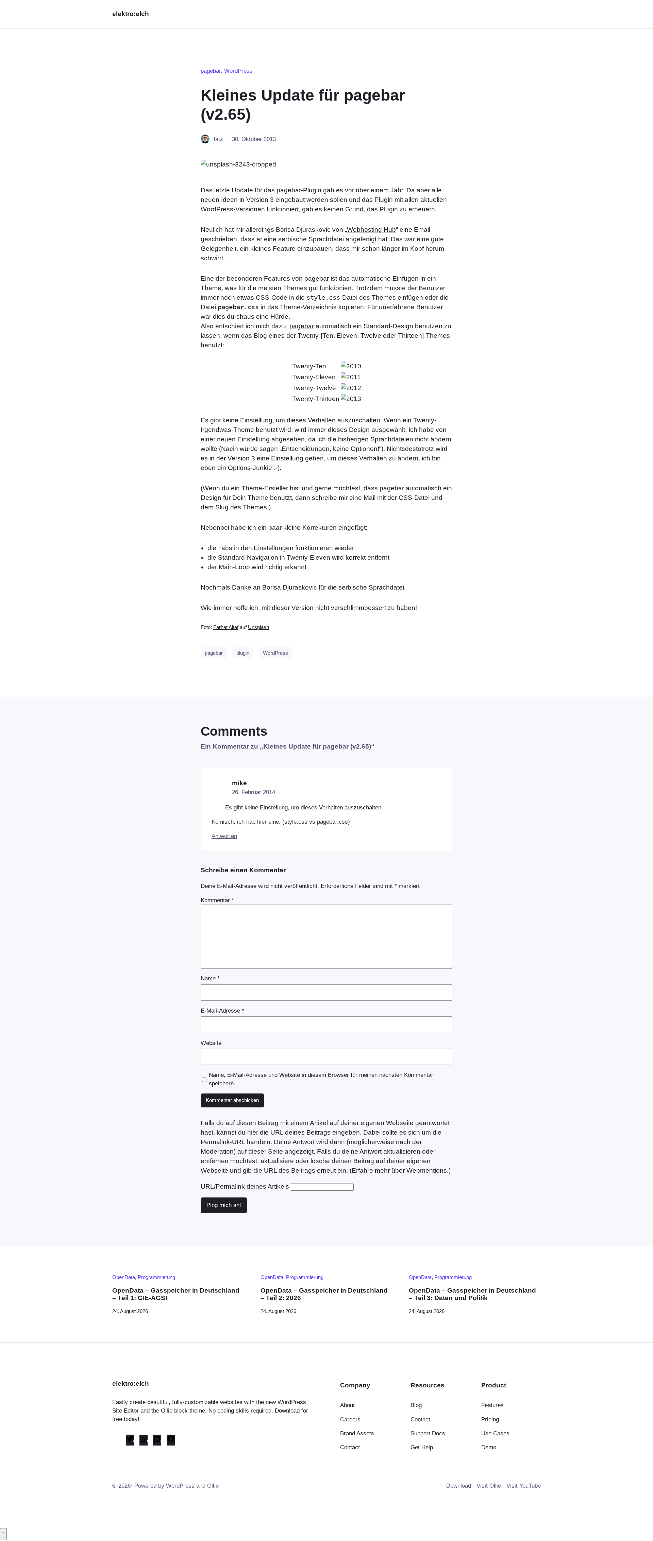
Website (211, 1043)
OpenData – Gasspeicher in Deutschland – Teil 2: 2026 (324, 1294)
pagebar (211, 71)
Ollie (213, 1486)
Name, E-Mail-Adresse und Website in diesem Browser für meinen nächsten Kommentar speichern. (321, 1079)
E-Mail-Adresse (222, 1011)
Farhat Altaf (225, 627)
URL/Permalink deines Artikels (245, 1186)
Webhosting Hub (371, 229)
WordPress (238, 71)
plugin (242, 653)
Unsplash (258, 627)
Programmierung (156, 1277)
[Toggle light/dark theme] (3, 1534)
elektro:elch (130, 13)
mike (239, 783)
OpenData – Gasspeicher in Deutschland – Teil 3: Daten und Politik (472, 1294)
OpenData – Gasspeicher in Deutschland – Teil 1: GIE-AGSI (175, 1294)
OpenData (123, 1277)
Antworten (224, 836)
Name (210, 978)
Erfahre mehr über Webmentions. (400, 1170)
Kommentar (217, 900)
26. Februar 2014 (253, 792)
